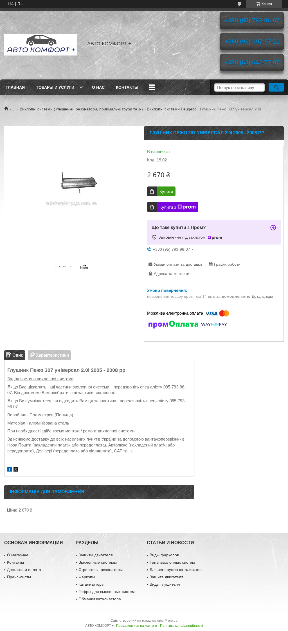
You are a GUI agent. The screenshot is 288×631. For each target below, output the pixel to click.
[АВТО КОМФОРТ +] (40, 43)
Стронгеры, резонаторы (100, 569)
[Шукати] (276, 87)
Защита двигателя (166, 577)
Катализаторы (91, 584)
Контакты (127, 87)
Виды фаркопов (164, 555)
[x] (16, 470)
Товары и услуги (55, 87)
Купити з (167, 207)
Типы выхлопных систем (172, 562)
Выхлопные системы (97, 562)
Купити (166, 191)
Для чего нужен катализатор (176, 569)
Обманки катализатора (99, 599)
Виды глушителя (165, 584)
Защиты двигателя (95, 555)
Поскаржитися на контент (137, 626)
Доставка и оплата (24, 569)
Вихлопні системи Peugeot (171, 109)
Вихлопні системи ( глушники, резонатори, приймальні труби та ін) (81, 109)
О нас (98, 87)
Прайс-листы (19, 577)
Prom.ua (171, 621)
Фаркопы (86, 577)
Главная (15, 87)
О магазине (17, 555)
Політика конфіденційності (181, 626)
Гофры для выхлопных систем (106, 591)
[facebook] (9, 470)
